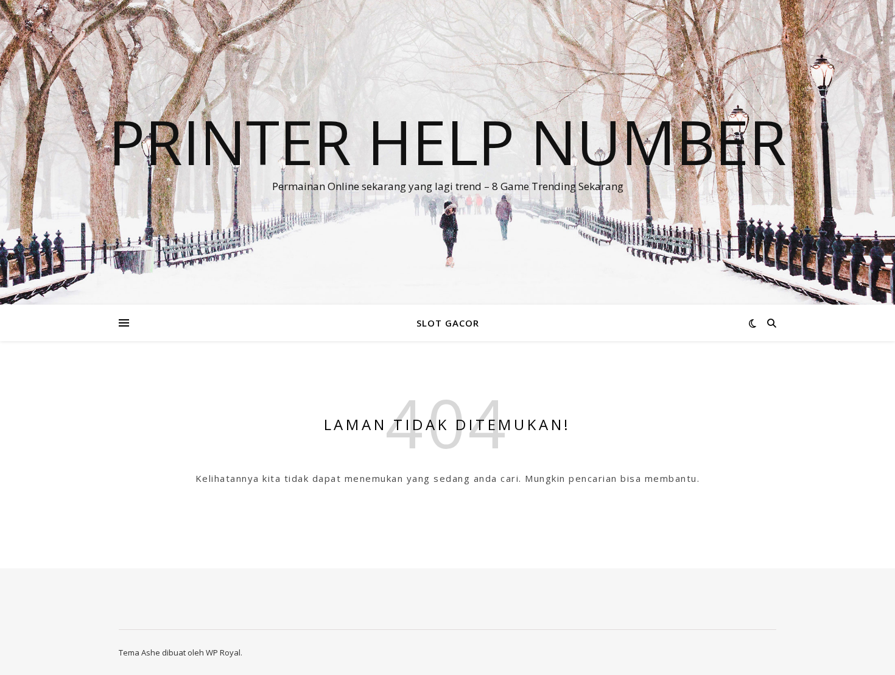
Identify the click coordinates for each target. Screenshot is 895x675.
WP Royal (223, 652)
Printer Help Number (447, 141)
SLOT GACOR (447, 323)
